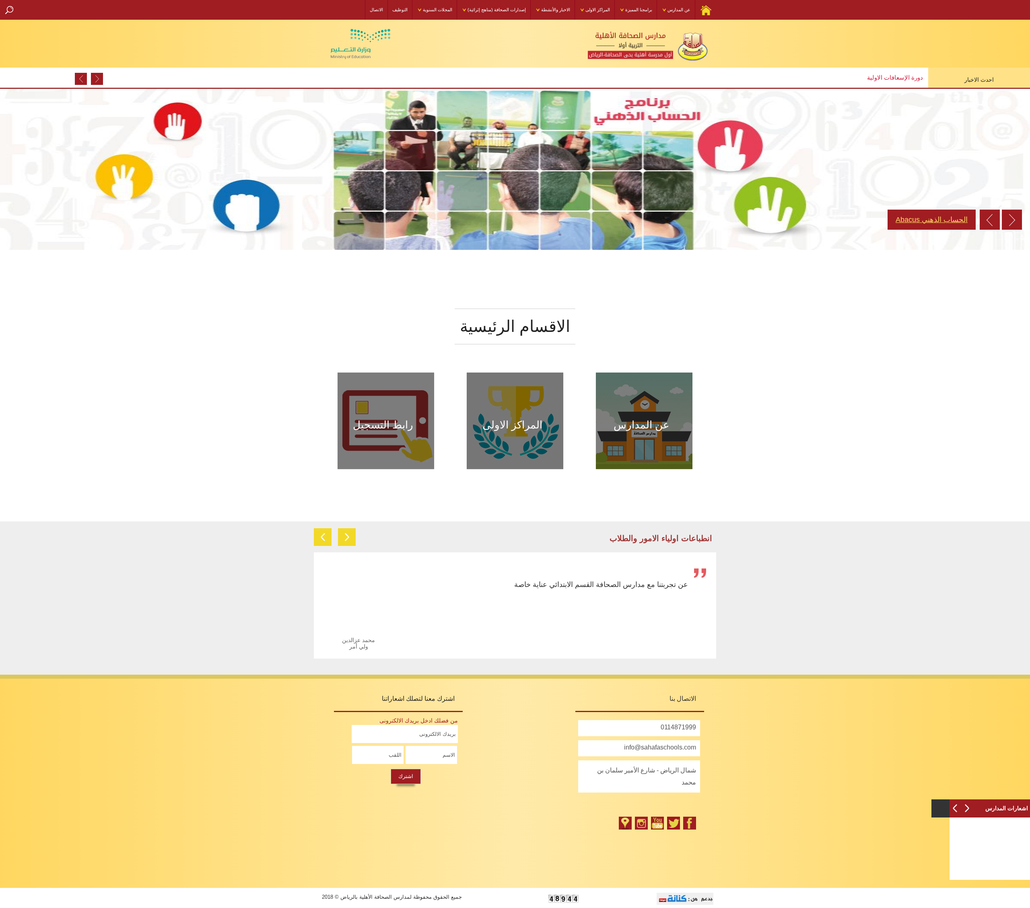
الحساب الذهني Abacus (932, 220)
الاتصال (376, 9)
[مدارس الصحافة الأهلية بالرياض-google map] (625, 823)
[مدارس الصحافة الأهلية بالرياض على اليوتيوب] (657, 823)
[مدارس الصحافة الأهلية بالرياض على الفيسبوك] (689, 823)
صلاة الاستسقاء (903, 77)
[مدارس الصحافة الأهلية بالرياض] (673, 823)
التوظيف (400, 9)
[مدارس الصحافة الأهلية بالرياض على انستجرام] (641, 823)
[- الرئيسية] (631, 43)
